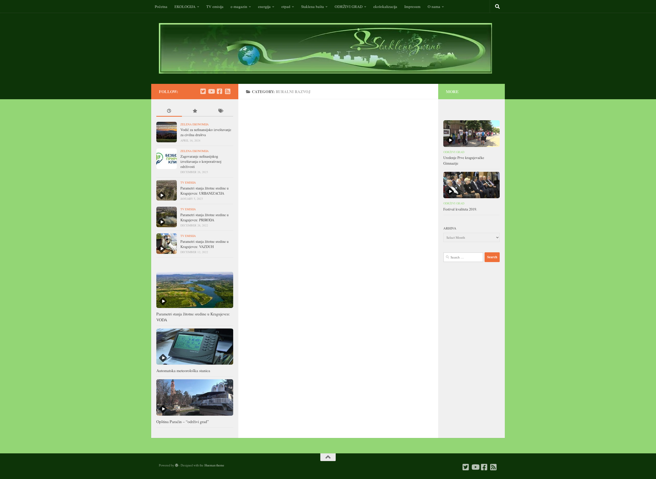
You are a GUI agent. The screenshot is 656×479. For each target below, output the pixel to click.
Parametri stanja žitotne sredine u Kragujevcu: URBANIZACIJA (204, 191)
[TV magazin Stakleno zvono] (211, 91)
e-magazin (239, 6)
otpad (285, 6)
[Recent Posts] (169, 111)
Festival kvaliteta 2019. (460, 209)
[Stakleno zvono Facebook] (219, 91)
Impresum (412, 6)
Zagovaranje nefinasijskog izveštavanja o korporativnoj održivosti (200, 161)
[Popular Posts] (195, 111)
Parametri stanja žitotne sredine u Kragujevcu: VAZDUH (204, 244)
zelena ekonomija (194, 124)
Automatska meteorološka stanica (183, 370)
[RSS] (227, 91)
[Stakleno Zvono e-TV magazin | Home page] (325, 48)
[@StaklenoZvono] (203, 91)
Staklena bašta (312, 6)
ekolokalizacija (385, 6)
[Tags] (220, 111)
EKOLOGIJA (185, 6)
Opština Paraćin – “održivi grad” (182, 421)
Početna (161, 6)
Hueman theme (214, 465)
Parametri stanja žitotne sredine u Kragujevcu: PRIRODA (204, 217)
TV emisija (214, 6)
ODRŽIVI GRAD (349, 6)
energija (264, 6)
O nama (434, 6)
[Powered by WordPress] (176, 465)
